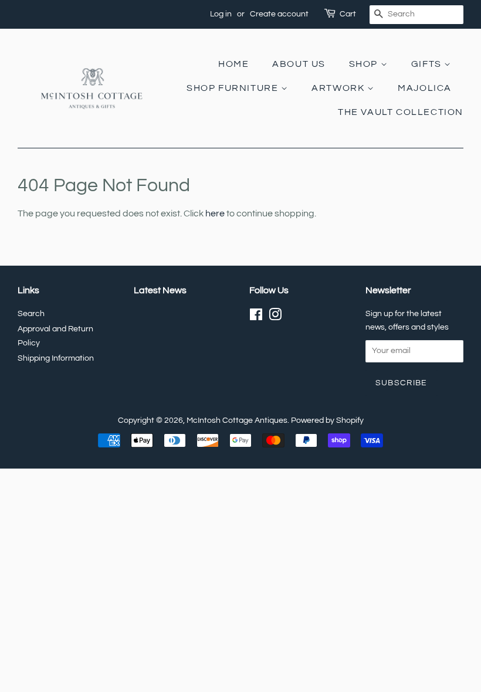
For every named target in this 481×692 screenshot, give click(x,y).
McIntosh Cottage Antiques (237, 420)
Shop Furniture (234, 88)
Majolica (425, 88)
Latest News (160, 290)
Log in (221, 14)
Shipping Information (56, 358)
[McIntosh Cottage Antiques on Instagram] (275, 317)
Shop (365, 64)
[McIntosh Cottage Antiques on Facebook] (256, 317)
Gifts (428, 64)
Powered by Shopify (327, 420)
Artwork (339, 88)
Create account (279, 14)
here (215, 213)
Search (31, 314)
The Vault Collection (400, 112)
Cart (348, 14)
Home (233, 64)
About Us (299, 64)
